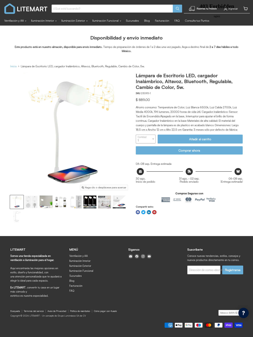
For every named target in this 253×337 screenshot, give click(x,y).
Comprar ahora (189, 150)
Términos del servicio (34, 311)
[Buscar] (177, 9)
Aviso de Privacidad (57, 311)
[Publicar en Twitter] (143, 212)
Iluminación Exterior (73, 20)
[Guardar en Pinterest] (154, 212)
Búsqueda (15, 311)
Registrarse (232, 270)
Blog (147, 20)
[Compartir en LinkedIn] (149, 212)
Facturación (162, 20)
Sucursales (132, 20)
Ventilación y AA (14, 20)
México (229, 312)
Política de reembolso (80, 311)
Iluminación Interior (43, 20)
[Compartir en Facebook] (138, 212)
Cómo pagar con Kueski (105, 311)
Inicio (13, 66)
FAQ (177, 20)
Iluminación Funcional (105, 20)
